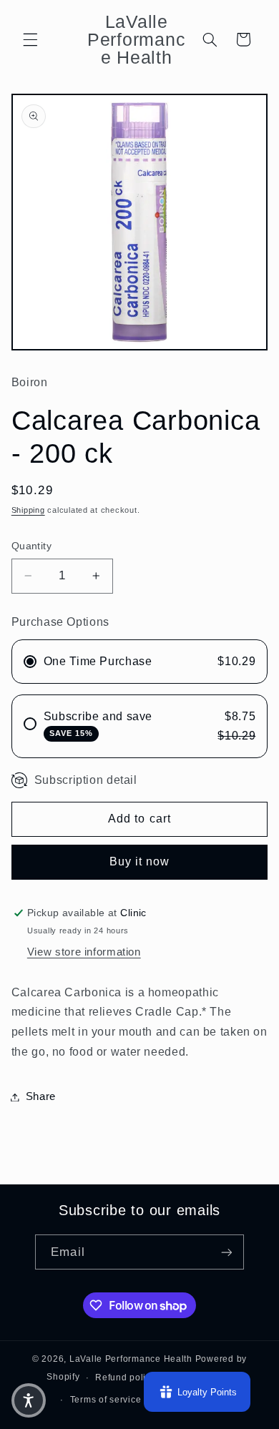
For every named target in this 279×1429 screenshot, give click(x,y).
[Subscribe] (226, 1252)
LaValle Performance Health (130, 1359)
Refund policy (125, 1377)
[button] (30, 39)
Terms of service (106, 1399)
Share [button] (41, 1096)
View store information (84, 952)
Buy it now (139, 861)
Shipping (28, 510)
